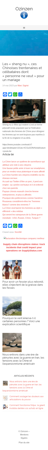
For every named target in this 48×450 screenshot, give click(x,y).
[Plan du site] (24, 18)
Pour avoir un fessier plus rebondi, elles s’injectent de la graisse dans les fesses (23, 284)
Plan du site (24, 442)
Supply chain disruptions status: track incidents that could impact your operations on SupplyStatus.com (24, 247)
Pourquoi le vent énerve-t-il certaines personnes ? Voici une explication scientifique (21, 321)
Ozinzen (24, 8)
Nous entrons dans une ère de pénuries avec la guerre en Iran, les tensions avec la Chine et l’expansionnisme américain (23, 359)
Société (18, 232)
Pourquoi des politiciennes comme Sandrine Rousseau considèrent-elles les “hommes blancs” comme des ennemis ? (22, 201)
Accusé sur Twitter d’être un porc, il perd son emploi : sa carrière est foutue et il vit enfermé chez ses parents (22, 184)
